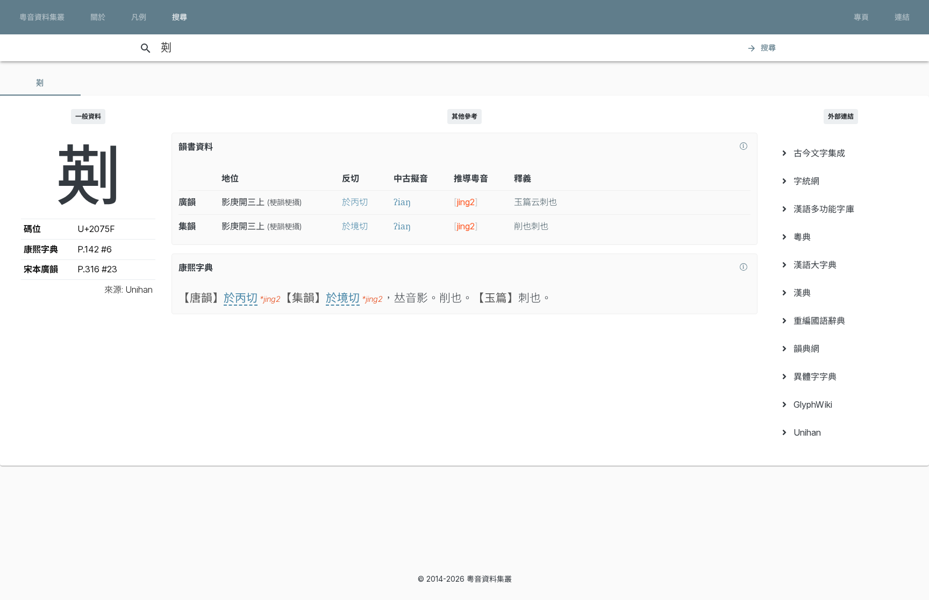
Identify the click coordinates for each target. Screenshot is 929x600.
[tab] (40, 83)
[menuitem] (840, 153)
